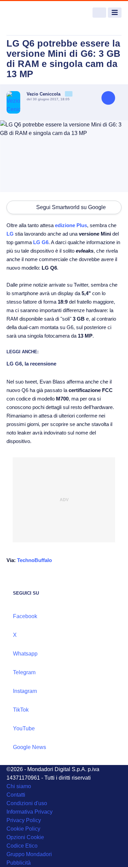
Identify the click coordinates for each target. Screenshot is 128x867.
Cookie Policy (23, 829)
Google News (29, 747)
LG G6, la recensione (31, 364)
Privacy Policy (23, 820)
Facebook (25, 616)
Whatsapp (25, 654)
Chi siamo (18, 786)
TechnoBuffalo (34, 560)
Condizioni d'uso (26, 803)
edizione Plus (71, 225)
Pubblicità (18, 863)
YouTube (24, 728)
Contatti (15, 795)
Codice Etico (22, 846)
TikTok (21, 710)
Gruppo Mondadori (29, 854)
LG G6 (40, 242)
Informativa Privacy (29, 812)
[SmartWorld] (32, 12)
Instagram (25, 691)
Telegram (24, 672)
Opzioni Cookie (25, 837)
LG (10, 234)
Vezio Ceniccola (44, 94)
